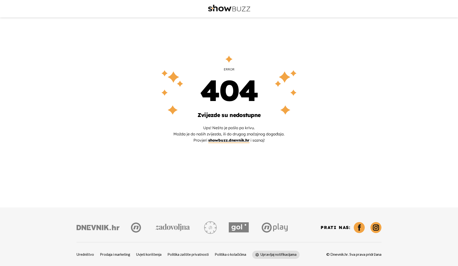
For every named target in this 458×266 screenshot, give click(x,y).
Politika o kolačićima (230, 254)
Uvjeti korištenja (148, 254)
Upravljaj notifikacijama (278, 254)
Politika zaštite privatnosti (188, 254)
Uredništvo (85, 254)
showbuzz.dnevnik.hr (229, 140)
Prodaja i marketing (115, 254)
